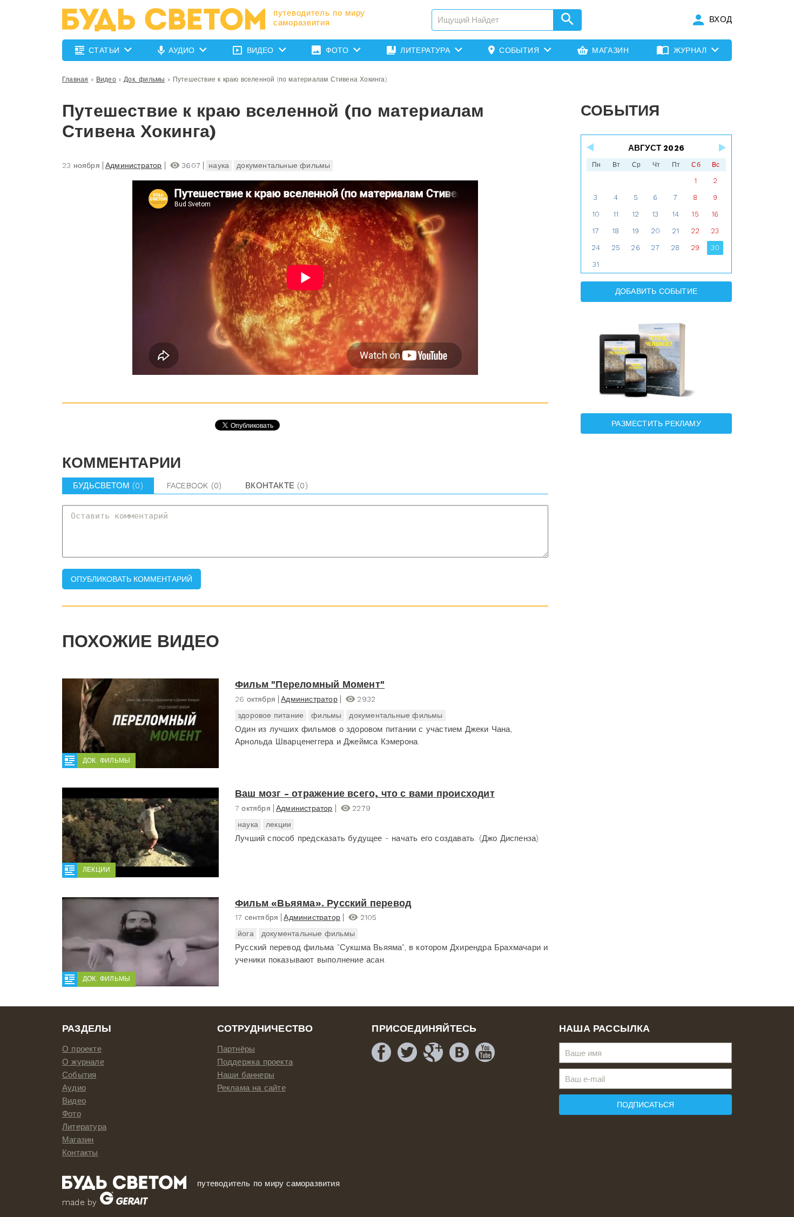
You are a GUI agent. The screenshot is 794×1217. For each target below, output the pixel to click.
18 (615, 231)
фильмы (326, 715)
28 (675, 248)
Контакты (80, 1153)
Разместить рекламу (656, 423)
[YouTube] (485, 1052)
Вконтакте (276, 485)
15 (694, 214)
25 (615, 248)
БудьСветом (108, 485)
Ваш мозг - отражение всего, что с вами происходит (365, 793)
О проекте (82, 1049)
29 (695, 248)
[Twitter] (407, 1052)
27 (655, 248)
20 (655, 231)
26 (635, 248)
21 (675, 231)
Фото (71, 1114)
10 (596, 214)
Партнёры (236, 1049)
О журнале (83, 1062)
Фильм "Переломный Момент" (310, 684)
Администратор (133, 165)
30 (715, 248)
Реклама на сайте (251, 1088)
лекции (278, 824)
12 (635, 214)
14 (675, 214)
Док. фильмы (144, 79)
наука (218, 165)
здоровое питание (271, 715)
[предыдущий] (591, 147)
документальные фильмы (283, 165)
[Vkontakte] (459, 1052)
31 (596, 264)
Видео (106, 79)
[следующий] (721, 147)
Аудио (74, 1088)
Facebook (194, 485)
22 (695, 231)
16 (714, 214)
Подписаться (645, 1104)
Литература (84, 1127)
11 (615, 214)
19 (635, 231)
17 (595, 231)
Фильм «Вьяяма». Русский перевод (323, 903)
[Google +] (433, 1052)
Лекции (96, 869)
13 (655, 214)
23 (715, 231)
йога (246, 933)
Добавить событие (656, 291)
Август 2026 (656, 148)
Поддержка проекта (255, 1062)
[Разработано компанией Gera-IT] (124, 1202)
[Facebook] (381, 1052)
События (79, 1075)
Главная (75, 79)
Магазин (77, 1140)
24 (595, 248)
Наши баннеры (245, 1075)
